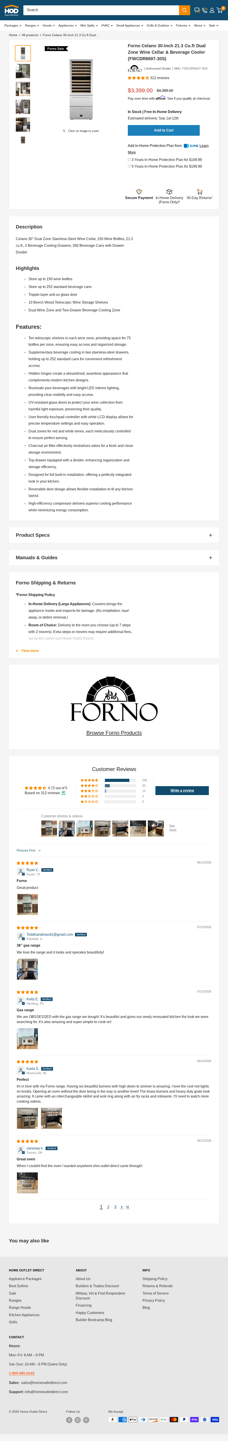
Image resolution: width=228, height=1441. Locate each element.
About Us (83, 1279)
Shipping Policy (154, 1279)
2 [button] (108, 1207)
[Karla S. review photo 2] (51, 1118)
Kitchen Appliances (24, 1315)
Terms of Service (155, 1293)
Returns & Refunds (157, 1286)
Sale (212, 25)
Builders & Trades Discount (97, 1286)
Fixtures (181, 25)
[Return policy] (199, 192)
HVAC (105, 25)
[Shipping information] (169, 192)
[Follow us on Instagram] (78, 1420)
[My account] (212, 10)
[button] (139, 78)
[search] (101, 10)
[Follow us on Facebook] (69, 1420)
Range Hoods (20, 1307)
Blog (146, 1307)
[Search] (184, 10)
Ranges (30, 25)
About (198, 25)
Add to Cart (163, 130)
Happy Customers (90, 1313)
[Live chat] (197, 10)
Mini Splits (87, 25)
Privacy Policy (153, 1300)
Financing (84, 1305)
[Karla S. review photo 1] (27, 1118)
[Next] (112, 89)
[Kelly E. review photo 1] (27, 1038)
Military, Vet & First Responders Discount (100, 1295)
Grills (13, 1322)
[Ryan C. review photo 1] (27, 904)
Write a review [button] (182, 790)
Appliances (66, 25)
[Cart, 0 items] (219, 10)
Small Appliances (128, 25)
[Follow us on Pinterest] (86, 1420)
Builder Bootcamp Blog (94, 1320)
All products (30, 35)
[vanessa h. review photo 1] (27, 1183)
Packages (11, 25)
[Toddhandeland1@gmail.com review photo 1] (27, 969)
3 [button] (115, 1207)
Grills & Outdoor (158, 25)
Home (13, 35)
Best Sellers (18, 1286)
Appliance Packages (25, 1279)
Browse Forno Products (114, 733)
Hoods (47, 25)
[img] (27, 863)
